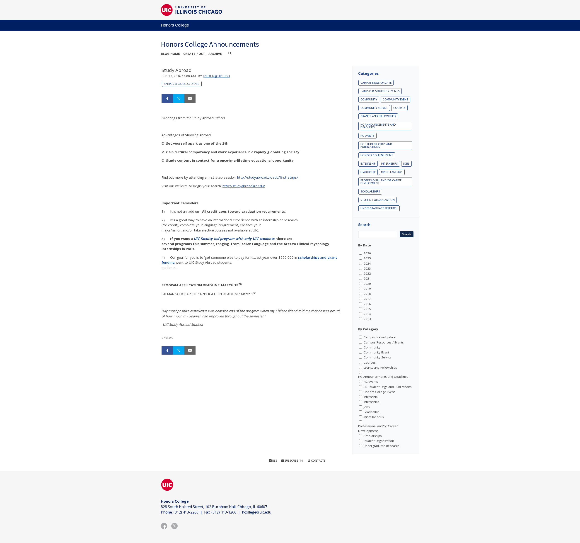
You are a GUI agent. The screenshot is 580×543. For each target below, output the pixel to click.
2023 (367, 268)
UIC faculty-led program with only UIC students (234, 238)
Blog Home (170, 53)
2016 (367, 304)
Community (368, 99)
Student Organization (377, 200)
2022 (367, 273)
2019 (367, 289)
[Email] (190, 98)
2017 (367, 299)
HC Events (367, 136)
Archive (215, 53)
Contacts (318, 461)
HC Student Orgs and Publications (376, 145)
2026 (367, 253)
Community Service (374, 108)
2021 (367, 278)
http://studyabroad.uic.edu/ (243, 186)
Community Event (395, 99)
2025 (367, 258)
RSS (274, 461)
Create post (194, 53)
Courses (399, 108)
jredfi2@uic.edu (216, 76)
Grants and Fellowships (378, 116)
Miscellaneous (392, 172)
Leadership (368, 172)
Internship (368, 164)
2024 (367, 263)
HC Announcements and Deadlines (378, 126)
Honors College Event (376, 155)
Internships (389, 164)
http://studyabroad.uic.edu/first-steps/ (267, 177)
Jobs (406, 164)
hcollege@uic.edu (256, 512)
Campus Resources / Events (181, 83)
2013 (367, 319)
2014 (367, 314)
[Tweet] (178, 98)
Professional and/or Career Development (381, 181)
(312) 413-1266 (223, 512)
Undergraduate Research (379, 208)
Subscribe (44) (294, 461)
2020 (367, 284)
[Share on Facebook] (167, 98)
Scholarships (370, 191)
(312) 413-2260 (186, 512)
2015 (367, 309)
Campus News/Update (376, 83)
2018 (367, 294)
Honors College (175, 25)
